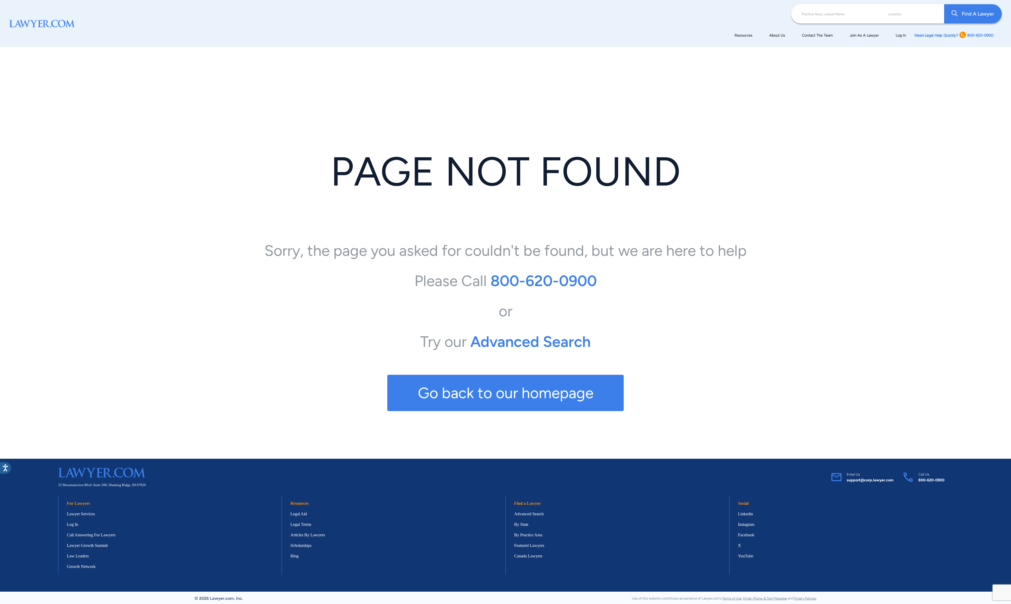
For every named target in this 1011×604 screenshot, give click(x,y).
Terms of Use (732, 598)
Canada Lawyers (528, 556)
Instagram (746, 524)
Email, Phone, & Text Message (765, 598)
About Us (777, 35)
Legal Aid (298, 514)
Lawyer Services (81, 514)
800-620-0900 (931, 480)
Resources (743, 35)
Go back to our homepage (505, 393)
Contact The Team (817, 35)
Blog (294, 556)
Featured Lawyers (529, 545)
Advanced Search (529, 514)
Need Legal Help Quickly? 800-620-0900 (953, 35)
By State (521, 524)
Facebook (746, 535)
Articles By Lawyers (307, 535)
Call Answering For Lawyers (91, 535)
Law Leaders (78, 556)
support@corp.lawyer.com (870, 480)
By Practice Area (528, 535)
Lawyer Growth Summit (87, 545)
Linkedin (745, 514)
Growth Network (81, 566)
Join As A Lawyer (864, 35)
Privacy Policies (805, 598)
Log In (901, 35)
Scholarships (300, 545)
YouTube (745, 556)
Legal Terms (300, 524)
